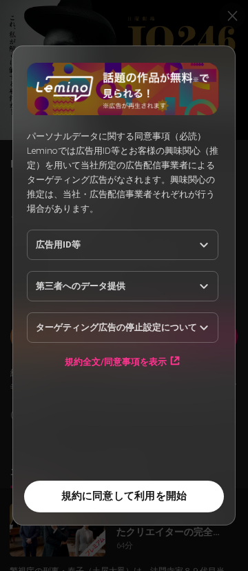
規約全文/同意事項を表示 (116, 361)
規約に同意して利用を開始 (124, 496)
